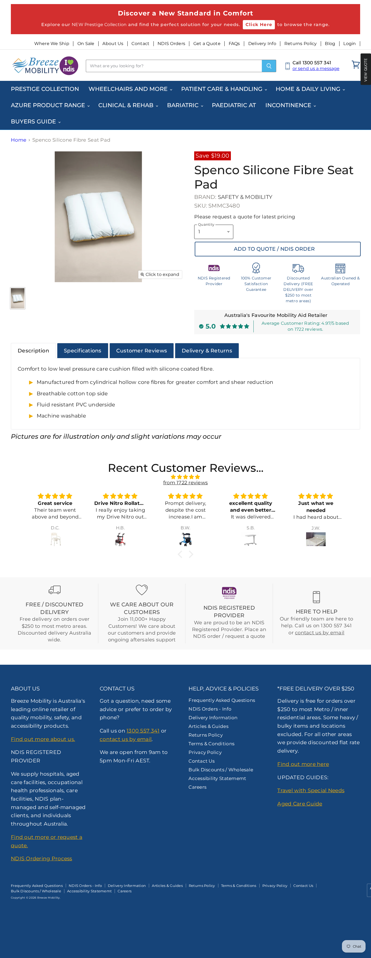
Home (18, 140)
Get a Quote (207, 43)
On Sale (86, 43)
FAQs (234, 43)
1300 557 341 (143, 730)
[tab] (33, 350)
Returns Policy (300, 43)
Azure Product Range (49, 105)
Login (349, 43)
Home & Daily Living (309, 88)
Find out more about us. (43, 739)
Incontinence (289, 105)
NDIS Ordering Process (41, 858)
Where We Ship (52, 43)
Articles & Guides (208, 726)
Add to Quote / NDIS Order (274, 249)
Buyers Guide (34, 121)
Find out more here (303, 764)
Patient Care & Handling (222, 88)
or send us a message (316, 68)
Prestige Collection (45, 88)
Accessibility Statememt (217, 778)
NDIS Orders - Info (209, 709)
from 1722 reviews (185, 483)
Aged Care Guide (299, 803)
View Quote (365, 69)
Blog (330, 43)
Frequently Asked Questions (221, 700)
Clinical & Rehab (126, 105)
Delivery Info (262, 43)
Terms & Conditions (211, 743)
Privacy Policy (205, 752)
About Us (112, 43)
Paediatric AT (234, 105)
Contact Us (201, 761)
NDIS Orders (171, 43)
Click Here (259, 24)
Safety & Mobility (245, 197)
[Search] (269, 66)
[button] (181, 554)
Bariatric (183, 105)
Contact (140, 43)
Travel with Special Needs (310, 790)
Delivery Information (212, 717)
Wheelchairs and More (129, 88)
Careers (197, 787)
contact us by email (319, 633)
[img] (185, 477)
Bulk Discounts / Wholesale (220, 769)
